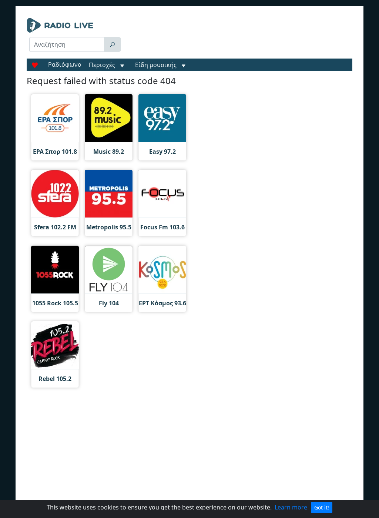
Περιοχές (103, 65)
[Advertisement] (239, 36)
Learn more (291, 507)
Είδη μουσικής (156, 65)
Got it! (321, 507)
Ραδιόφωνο (64, 64)
